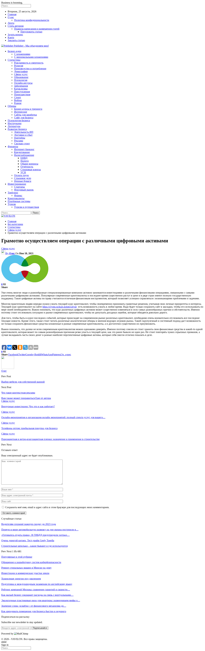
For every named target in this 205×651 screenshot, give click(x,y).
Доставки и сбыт (23, 135)
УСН (23, 172)
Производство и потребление (30, 68)
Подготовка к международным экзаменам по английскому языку (36, 584)
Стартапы (19, 186)
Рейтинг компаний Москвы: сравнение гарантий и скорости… (35, 589)
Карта (11, 37)
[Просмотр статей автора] (7, 368)
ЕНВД (23, 158)
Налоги (24, 161)
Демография (21, 71)
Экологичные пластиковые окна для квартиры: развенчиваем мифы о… (40, 600)
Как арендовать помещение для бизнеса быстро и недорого (33, 611)
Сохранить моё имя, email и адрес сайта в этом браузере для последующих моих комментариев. (57, 507)
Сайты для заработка (25, 114)
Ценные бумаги (22, 181)
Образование (21, 77)
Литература (14, 126)
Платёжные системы (19, 201)
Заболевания (21, 85)
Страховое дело (22, 178)
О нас (11, 17)
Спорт (17, 97)
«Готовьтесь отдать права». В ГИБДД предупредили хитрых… (35, 535)
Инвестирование (17, 184)
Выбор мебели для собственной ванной (23, 381)
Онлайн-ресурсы (23, 83)
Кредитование (22, 152)
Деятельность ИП (23, 132)
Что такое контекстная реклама (18, 392)
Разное (17, 103)
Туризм (12, 204)
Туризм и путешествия (26, 207)
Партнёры (19, 137)
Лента (11, 23)
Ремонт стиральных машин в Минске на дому (26, 567)
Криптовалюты (16, 198)
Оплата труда (21, 175)
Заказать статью (16, 40)
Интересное (20, 111)
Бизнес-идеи (14, 51)
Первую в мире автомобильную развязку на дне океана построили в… (39, 529)
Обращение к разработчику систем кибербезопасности (31, 562)
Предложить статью (31, 31)
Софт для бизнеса (23, 117)
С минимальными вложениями (31, 57)
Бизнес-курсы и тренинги (28, 109)
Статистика (14, 60)
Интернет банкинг (24, 149)
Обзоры (12, 106)
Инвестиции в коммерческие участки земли (25, 573)
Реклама (18, 140)
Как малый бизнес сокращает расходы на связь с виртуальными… (37, 595)
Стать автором (16, 26)
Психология (20, 80)
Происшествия (22, 94)
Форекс (18, 195)
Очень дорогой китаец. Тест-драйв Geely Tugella (27, 540)
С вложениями (22, 54)
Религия (18, 65)
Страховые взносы (30, 169)
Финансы (13, 146)
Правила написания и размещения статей (36, 28)
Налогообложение (24, 155)
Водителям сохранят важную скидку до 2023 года (28, 524)
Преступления (22, 91)
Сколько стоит (22, 143)
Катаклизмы (21, 88)
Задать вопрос (15, 34)
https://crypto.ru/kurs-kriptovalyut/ (59, 306)
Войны (18, 100)
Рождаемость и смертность (28, 62)
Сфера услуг (21, 74)
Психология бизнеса (19, 120)
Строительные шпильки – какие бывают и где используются (34, 546)
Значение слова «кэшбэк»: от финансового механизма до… (33, 606)
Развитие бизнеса (17, 129)
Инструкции (14, 123)
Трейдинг (13, 192)
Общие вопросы (29, 163)
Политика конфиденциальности (31, 20)
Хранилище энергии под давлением (21, 578)
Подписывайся (40, 628)
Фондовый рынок (24, 189)
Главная (12, 14)
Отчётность (26, 166)
